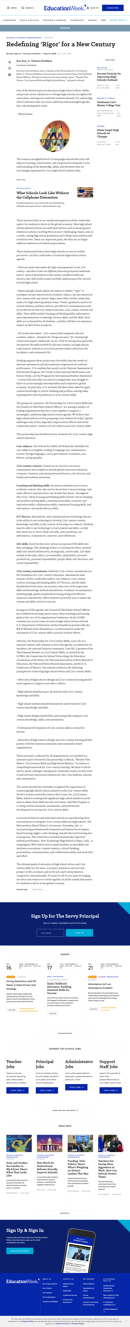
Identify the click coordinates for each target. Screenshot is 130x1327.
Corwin (106, 1010)
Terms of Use (62, 1324)
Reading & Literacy (106, 98)
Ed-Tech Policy (24, 188)
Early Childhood (55, 976)
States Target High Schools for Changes (108, 133)
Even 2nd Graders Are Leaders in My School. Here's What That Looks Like (16, 1169)
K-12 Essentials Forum (57, 980)
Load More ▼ (65, 1213)
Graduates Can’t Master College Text (108, 104)
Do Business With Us (109, 1280)
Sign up (79, 933)
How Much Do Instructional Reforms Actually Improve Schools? (47, 1167)
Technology (77, 20)
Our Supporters (49, 1297)
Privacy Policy (28, 1321)
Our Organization (50, 1284)
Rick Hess (41, 1190)
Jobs (103, 20)
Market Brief (118, 20)
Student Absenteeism (108, 977)
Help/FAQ (67, 1291)
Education (102, 68)
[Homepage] (65, 7)
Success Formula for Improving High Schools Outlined (109, 77)
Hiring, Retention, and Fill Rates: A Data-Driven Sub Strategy (21, 985)
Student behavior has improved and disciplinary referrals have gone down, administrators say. (40, 204)
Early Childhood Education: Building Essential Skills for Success (59, 988)
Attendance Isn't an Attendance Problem (100, 986)
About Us (47, 1279)
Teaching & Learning (55, 20)
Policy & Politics (29, 20)
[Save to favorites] (9, 68)
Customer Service (70, 1295)
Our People (47, 1293)
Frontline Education (30, 1011)
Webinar (22, 977)
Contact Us (68, 1279)
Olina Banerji (73, 1191)
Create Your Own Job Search (64, 1110)
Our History (47, 1288)
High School (37, 889)
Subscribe (113, 8)
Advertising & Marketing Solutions (108, 1288)
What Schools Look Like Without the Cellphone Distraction (43, 195)
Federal (101, 126)
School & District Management (24, 38)
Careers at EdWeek (50, 1302)
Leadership (9, 20)
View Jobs (17, 1090)
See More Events (65, 1033)
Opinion (92, 20)
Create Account (20, 1251)
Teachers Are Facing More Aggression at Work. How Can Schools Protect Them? (107, 1168)
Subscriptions (88, 1284)
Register (12, 1010)
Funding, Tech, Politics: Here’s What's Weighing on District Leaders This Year (78, 1167)
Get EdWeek (88, 1279)
